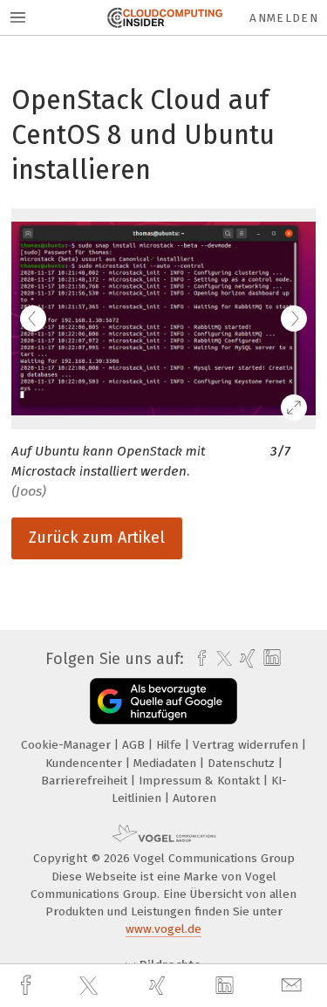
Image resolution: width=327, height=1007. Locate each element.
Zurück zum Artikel (97, 537)
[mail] (294, 985)
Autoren (194, 798)
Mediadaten (166, 763)
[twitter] (91, 986)
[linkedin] (227, 986)
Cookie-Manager (67, 744)
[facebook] (28, 985)
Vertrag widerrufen (247, 744)
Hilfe (170, 744)
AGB (135, 744)
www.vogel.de (163, 928)
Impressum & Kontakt (201, 780)
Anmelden (283, 17)
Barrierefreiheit (86, 780)
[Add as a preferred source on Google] (163, 701)
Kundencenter (85, 763)
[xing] (159, 986)
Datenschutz (243, 763)
